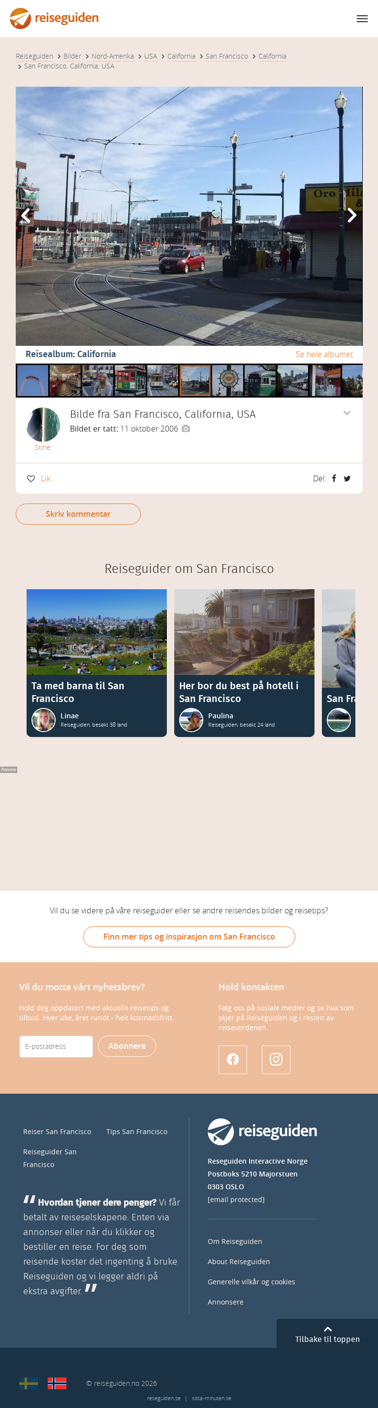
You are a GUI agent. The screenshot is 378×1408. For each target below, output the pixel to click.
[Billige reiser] (57, 1383)
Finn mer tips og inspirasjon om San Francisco (189, 936)
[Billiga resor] (28, 1383)
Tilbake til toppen (327, 1339)
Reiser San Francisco (57, 1132)
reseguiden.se (164, 1398)
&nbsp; (29, 367)
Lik (46, 478)
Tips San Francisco (136, 1132)
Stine (43, 447)
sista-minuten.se (211, 1398)
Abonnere (127, 1046)
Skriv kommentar (78, 514)
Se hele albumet (324, 354)
